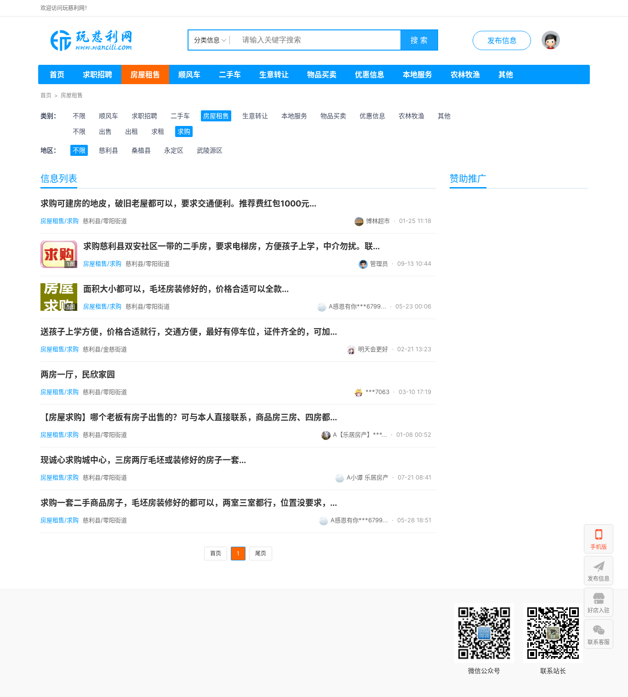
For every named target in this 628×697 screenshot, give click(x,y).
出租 (131, 131)
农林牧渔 (465, 74)
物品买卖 (322, 74)
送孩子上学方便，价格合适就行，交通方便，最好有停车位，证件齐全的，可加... (188, 332)
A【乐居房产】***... (360, 434)
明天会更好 (373, 349)
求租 (157, 131)
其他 (505, 74)
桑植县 (141, 150)
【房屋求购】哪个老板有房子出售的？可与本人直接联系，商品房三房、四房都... (188, 417)
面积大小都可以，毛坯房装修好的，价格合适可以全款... (186, 289)
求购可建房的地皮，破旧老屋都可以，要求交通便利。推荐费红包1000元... (178, 203)
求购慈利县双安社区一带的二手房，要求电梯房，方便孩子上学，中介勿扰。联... (231, 246)
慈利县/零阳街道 (105, 220)
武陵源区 (210, 150)
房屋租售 (145, 74)
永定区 (173, 150)
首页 (57, 74)
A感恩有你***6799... (357, 306)
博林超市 (378, 220)
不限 (79, 116)
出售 (105, 131)
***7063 (377, 391)
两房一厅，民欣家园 (77, 374)
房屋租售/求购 (59, 220)
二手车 (230, 74)
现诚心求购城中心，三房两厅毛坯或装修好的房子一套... (143, 460)
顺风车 (189, 74)
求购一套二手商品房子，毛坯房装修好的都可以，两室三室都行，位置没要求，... (188, 503)
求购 (183, 131)
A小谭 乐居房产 (367, 477)
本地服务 (417, 74)
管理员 (379, 263)
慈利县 (108, 150)
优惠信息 (369, 74)
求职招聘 (97, 74)
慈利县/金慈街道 (105, 349)
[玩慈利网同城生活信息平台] (114, 40)
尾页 (260, 553)
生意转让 (274, 74)
